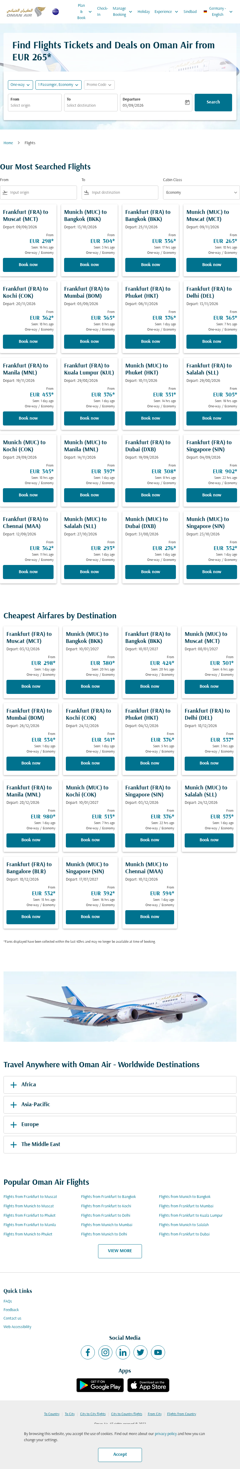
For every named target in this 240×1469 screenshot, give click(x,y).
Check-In (102, 11)
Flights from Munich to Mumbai (106, 1225)
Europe (30, 1124)
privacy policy (166, 1434)
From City (155, 1414)
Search (213, 102)
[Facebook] (88, 1352)
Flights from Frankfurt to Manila (30, 1225)
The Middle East (40, 1144)
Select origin (20, 105)
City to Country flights (126, 1414)
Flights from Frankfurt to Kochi (106, 1206)
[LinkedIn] (123, 1352)
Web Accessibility (17, 1327)
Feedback (11, 1310)
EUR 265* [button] (31, 58)
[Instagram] (105, 1352)
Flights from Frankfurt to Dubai (184, 1234)
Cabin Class (172, 180)
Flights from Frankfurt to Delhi (105, 1215)
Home (8, 143)
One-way (18, 85)
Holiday (144, 12)
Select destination (81, 105)
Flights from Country (181, 1414)
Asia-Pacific (35, 1105)
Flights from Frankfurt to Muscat (30, 1197)
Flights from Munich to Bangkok (184, 1197)
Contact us (12, 1318)
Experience (167, 12)
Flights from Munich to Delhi (104, 1234)
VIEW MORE (120, 1251)
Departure (131, 99)
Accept (120, 1454)
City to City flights (93, 1414)
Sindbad (190, 12)
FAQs (8, 1301)
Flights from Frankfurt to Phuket (30, 1215)
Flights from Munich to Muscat (29, 1206)
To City (70, 1414)
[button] (58, 85)
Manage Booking (123, 11)
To (69, 99)
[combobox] (42, 193)
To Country (51, 1414)
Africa (28, 1085)
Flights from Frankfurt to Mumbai (186, 1206)
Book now (28, 265)
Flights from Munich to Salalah (184, 1225)
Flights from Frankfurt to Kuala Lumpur (191, 1215)
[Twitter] (140, 1352)
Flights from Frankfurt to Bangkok (108, 1197)
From (15, 99)
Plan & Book (85, 12)
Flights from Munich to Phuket (28, 1234)
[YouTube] (158, 1352)
